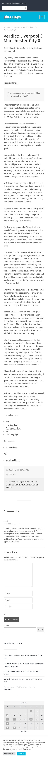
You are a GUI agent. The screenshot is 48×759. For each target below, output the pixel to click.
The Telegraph (12, 434)
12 (14, 719)
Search (6, 625)
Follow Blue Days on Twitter (13, 643)
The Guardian (11, 425)
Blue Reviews (11, 447)
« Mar (21, 731)
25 (7, 728)
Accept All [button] (21, 754)
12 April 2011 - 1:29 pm (11, 524)
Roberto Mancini (11, 82)
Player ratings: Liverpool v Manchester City (22, 482)
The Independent (13, 428)
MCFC (8, 431)
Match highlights (13, 460)
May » (26, 731)
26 (14, 728)
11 (7, 719)
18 (7, 724)
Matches (17, 27)
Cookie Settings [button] (9, 754)
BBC (7, 421)
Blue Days (12, 17)
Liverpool (12, 474)
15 (31, 719)
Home (8, 27)
